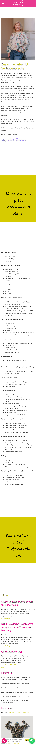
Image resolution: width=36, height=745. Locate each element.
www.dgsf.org (5, 646)
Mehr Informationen (13, 743)
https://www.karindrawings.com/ (19, 713)
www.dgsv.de (5, 618)
